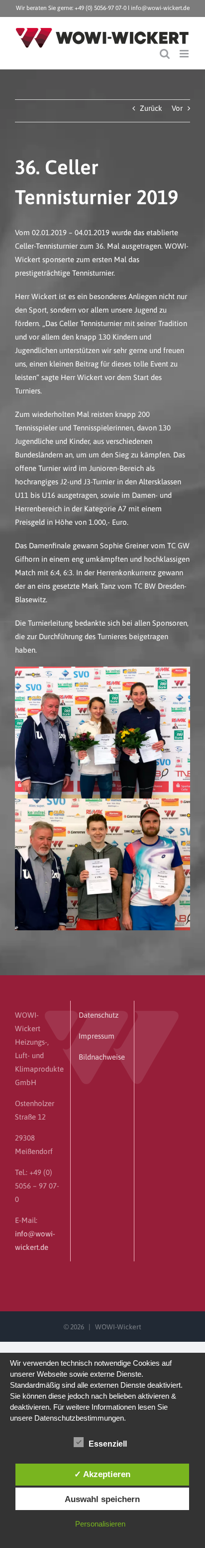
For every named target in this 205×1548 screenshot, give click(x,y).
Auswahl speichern (102, 1499)
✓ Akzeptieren (102, 1474)
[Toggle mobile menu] (185, 53)
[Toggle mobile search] (165, 53)
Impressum (96, 1036)
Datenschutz (98, 1015)
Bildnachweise (102, 1057)
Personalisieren (100, 1524)
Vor (177, 108)
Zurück (151, 108)
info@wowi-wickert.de (160, 7)
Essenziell (108, 1444)
